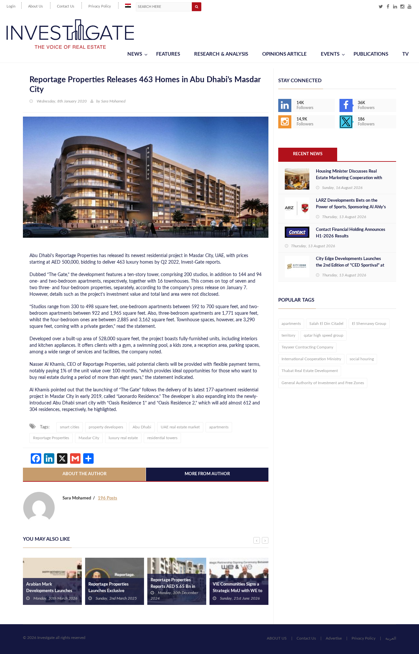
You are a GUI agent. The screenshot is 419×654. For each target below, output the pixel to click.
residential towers (162, 438)
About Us (35, 6)
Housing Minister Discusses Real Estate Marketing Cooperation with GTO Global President (349, 178)
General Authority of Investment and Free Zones (323, 383)
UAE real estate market (180, 427)
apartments (218, 427)
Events (330, 54)
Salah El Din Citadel (326, 324)
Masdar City (89, 438)
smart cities (69, 427)
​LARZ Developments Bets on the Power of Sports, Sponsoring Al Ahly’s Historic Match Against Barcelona (351, 207)
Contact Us (65, 6)
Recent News (307, 154)
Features (168, 54)
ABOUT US (277, 638)
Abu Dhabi (142, 427)
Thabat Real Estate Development (310, 371)
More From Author (207, 474)
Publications (371, 54)
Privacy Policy (99, 6)
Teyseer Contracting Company (307, 347)
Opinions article (284, 54)
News (134, 54)
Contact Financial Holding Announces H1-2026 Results (350, 233)
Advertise (334, 638)
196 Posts (107, 498)
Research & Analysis (221, 54)
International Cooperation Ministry (311, 359)
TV (405, 54)
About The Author (84, 474)
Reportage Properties (51, 438)
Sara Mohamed (113, 101)
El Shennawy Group (369, 324)
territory (288, 335)
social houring (362, 359)
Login (11, 6)
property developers (106, 427)
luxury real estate (123, 438)
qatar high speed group (323, 335)
